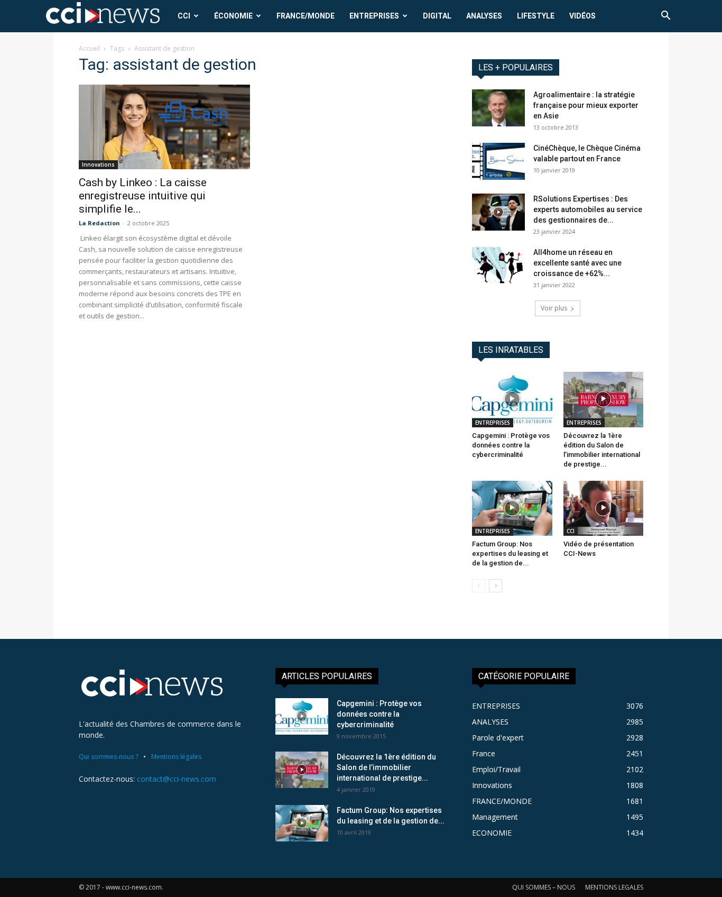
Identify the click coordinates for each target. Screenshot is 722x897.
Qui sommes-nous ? (108, 756)
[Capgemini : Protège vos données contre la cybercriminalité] (512, 399)
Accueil (89, 48)
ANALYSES (484, 16)
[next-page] (495, 585)
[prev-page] (478, 585)
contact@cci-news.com (176, 779)
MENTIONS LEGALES (614, 887)
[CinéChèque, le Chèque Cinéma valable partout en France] (498, 161)
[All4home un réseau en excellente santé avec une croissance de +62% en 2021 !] (498, 265)
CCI (184, 16)
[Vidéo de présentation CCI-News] (603, 508)
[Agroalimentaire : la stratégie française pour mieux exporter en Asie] (498, 107)
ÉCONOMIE (233, 16)
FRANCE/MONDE (305, 16)
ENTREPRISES (374, 16)
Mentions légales (176, 756)
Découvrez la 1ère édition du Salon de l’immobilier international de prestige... (386, 767)
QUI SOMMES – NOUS (543, 887)
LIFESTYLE (535, 16)
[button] (665, 17)
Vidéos (582, 16)
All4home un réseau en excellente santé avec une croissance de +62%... (577, 263)
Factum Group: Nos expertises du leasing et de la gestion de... (510, 553)
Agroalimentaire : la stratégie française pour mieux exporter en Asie (585, 105)
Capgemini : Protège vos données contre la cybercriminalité (511, 445)
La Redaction (99, 223)
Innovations (98, 164)
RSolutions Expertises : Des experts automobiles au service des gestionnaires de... (587, 209)
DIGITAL (437, 16)
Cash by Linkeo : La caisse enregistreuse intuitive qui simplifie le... (143, 195)
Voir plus (554, 308)
